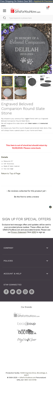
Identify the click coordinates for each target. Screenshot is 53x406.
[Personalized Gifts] (25, 9)
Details (4, 157)
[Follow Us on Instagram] (25, 291)
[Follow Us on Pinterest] (18, 291)
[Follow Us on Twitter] (12, 291)
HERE (34, 232)
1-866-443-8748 (29, 380)
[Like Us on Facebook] (6, 291)
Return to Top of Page (10, 173)
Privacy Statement (18, 232)
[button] (26, 196)
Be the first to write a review (26, 196)
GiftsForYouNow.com (28, 377)
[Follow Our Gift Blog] (31, 291)
